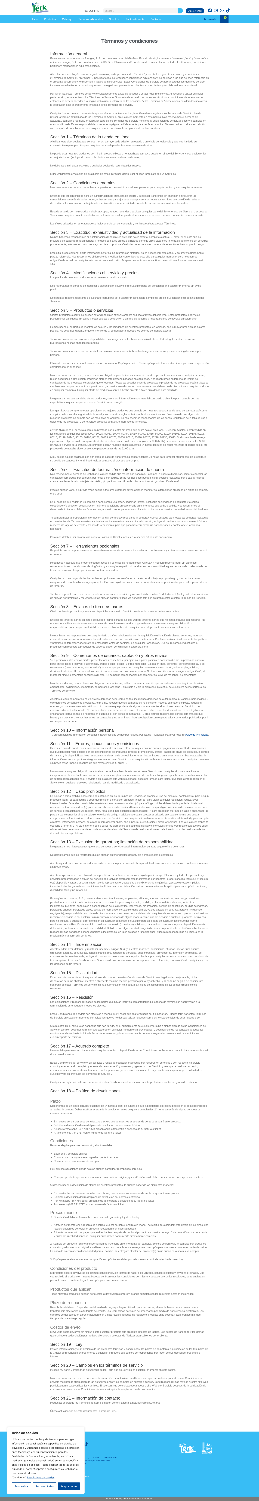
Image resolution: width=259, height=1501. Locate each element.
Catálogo (67, 19)
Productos (50, 19)
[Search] (180, 10)
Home (34, 19)
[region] (46, 1460)
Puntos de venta (135, 19)
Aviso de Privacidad (196, 734)
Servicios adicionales (90, 19)
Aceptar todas (68, 1486)
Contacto (155, 19)
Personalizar (21, 1486)
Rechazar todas (44, 1486)
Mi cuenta (210, 19)
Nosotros (114, 19)
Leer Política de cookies (40, 1477)
